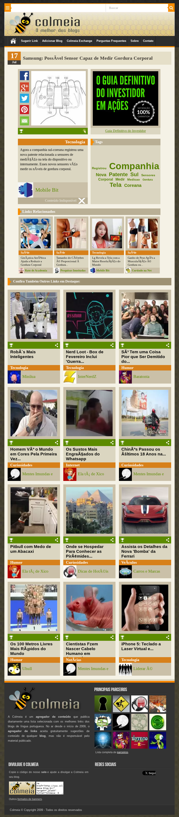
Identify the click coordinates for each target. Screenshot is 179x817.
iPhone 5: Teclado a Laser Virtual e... (141, 646)
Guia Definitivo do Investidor (125, 131)
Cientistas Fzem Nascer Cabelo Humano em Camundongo (82, 651)
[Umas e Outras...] (139, 729)
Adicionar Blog (52, 40)
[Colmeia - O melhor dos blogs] (22, 33)
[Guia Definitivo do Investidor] (125, 124)
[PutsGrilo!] (157, 747)
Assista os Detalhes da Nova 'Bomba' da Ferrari (144, 551)
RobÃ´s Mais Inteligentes (23, 354)
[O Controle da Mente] (103, 747)
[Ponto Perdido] (103, 711)
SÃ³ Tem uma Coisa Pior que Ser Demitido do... (143, 357)
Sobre (135, 40)
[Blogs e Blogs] (157, 729)
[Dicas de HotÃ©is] (139, 711)
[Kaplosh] (157, 711)
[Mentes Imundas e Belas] (121, 729)
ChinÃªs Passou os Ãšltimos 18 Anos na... (143, 451)
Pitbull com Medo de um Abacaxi (30, 549)
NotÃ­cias (73, 660)
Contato (148, 40)
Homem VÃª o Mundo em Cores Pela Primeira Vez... (33, 454)
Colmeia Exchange (79, 40)
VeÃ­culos (129, 562)
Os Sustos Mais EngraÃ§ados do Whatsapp (83, 454)
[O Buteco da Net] (139, 747)
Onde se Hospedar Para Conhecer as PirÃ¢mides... (84, 551)
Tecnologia (19, 367)
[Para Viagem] (121, 711)
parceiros (122, 752)
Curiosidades (21, 465)
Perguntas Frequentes (111, 40)
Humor (127, 367)
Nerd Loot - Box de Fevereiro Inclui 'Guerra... (84, 357)
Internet (73, 465)
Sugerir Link (29, 40)
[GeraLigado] (103, 729)
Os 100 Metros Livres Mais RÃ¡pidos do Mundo (31, 649)
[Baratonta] (121, 747)
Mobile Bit (47, 190)
